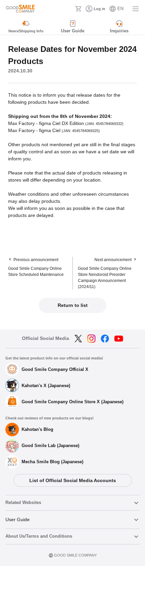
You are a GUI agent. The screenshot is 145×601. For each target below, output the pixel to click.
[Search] (68, 9)
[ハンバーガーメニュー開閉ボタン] (136, 9)
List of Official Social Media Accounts (72, 480)
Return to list (73, 305)
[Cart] (78, 8)
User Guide (17, 519)
